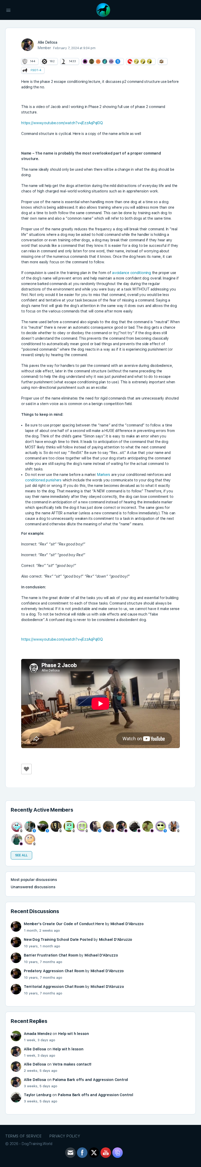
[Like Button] (26, 769)
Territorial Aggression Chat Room (54, 986)
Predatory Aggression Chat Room (54, 971)
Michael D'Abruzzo (127, 924)
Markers (103, 475)
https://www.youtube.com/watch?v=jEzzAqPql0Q (62, 123)
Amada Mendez (38, 1034)
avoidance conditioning (131, 273)
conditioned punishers (43, 480)
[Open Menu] (8, 9)
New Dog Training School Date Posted (58, 939)
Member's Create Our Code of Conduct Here (64, 924)
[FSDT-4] (24, 70)
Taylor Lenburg (37, 1095)
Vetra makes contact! (72, 1064)
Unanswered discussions (33, 887)
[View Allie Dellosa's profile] (27, 44)
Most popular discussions (34, 880)
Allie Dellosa (35, 1049)
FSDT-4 (36, 70)
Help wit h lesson (73, 1034)
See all (21, 855)
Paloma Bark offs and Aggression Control (90, 1080)
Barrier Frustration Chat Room (51, 955)
